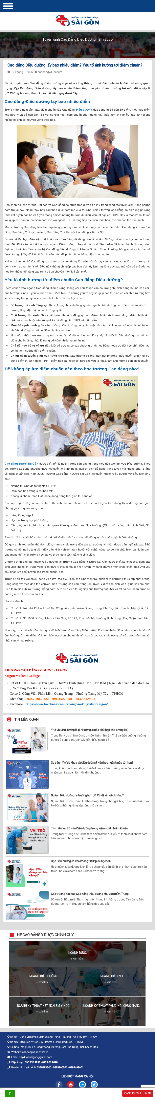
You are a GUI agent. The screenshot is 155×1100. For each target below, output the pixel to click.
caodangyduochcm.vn (35, 1052)
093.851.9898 (85, 699)
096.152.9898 (62, 699)
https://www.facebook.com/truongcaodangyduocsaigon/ (66, 704)
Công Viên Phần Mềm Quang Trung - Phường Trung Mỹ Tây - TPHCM (58, 1036)
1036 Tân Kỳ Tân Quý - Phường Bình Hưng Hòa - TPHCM (51, 1041)
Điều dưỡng (84, 109)
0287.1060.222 (38, 699)
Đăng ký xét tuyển (137, 1093)
